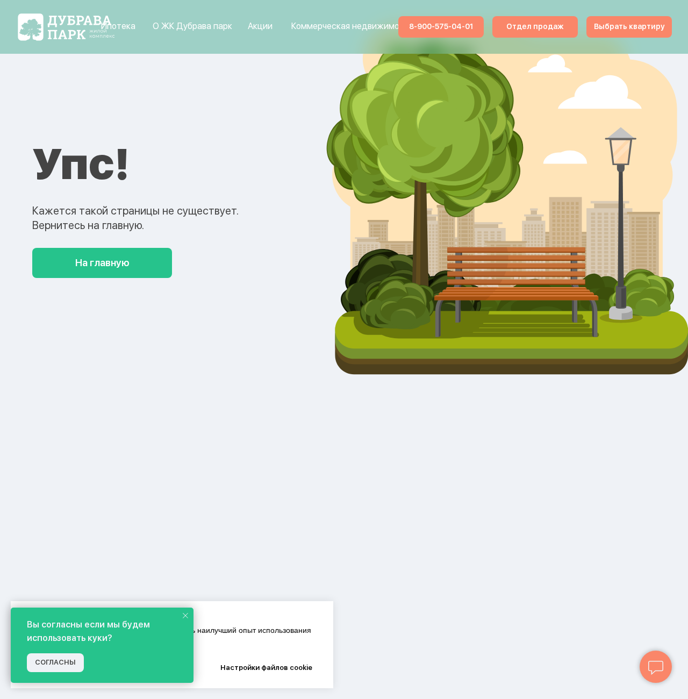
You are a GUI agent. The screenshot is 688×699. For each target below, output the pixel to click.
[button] (535, 27)
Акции (260, 26)
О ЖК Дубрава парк (192, 26)
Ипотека (118, 26)
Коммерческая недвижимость (352, 26)
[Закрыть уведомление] (185, 615)
